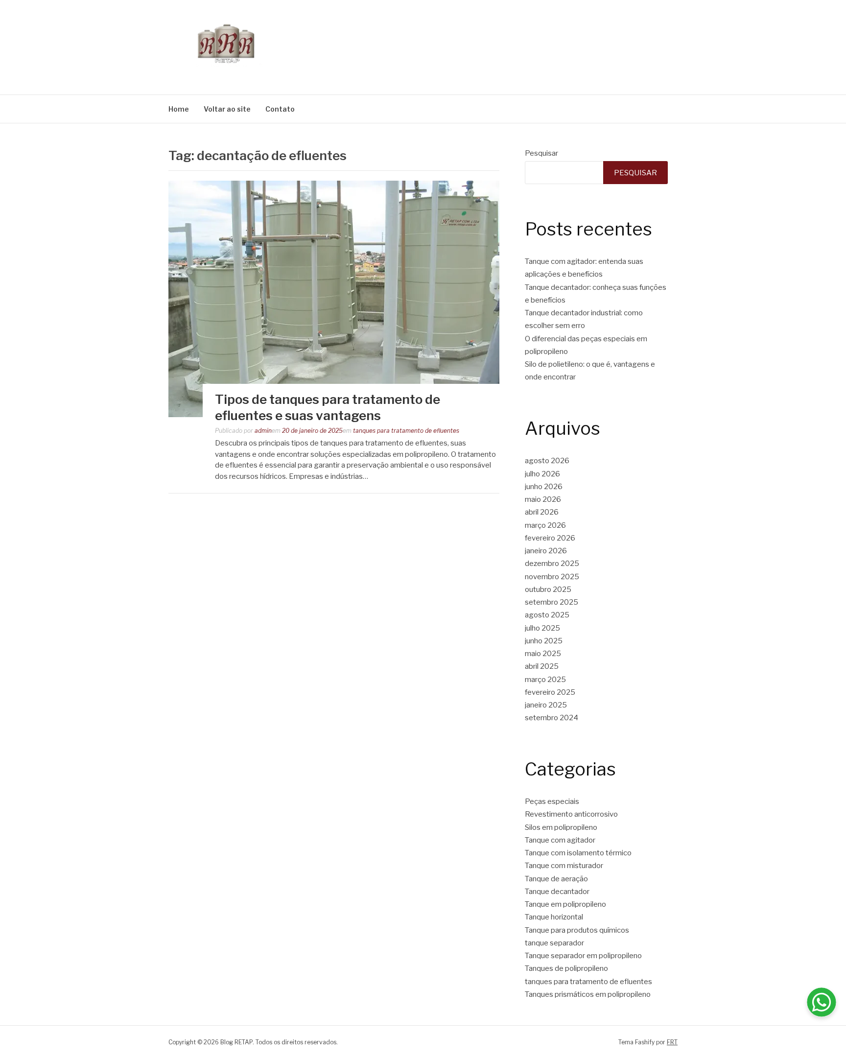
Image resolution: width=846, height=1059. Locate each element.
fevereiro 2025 (550, 692)
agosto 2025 (547, 615)
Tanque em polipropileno (565, 904)
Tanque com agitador (560, 840)
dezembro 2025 (552, 563)
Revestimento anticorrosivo (571, 814)
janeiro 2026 (546, 550)
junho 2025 (544, 640)
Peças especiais (552, 801)
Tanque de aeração (556, 878)
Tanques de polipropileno (566, 968)
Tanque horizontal (554, 917)
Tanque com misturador (564, 865)
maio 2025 (543, 653)
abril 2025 (542, 666)
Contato (280, 109)
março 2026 (545, 525)
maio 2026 (543, 499)
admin (263, 430)
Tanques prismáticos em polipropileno (588, 994)
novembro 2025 (552, 576)
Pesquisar (541, 153)
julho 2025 (542, 628)
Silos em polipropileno (561, 827)
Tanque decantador (557, 891)
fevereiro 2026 (550, 538)
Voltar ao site (227, 109)
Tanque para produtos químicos (577, 930)
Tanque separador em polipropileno (583, 955)
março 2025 (545, 679)
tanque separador (554, 943)
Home (178, 109)
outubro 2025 (548, 589)
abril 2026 (542, 512)
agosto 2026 (547, 460)
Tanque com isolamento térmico (578, 852)
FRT (672, 1042)
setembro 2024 (551, 717)
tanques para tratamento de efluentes (406, 430)
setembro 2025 (551, 602)
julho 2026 (542, 474)
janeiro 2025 (546, 705)
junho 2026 (544, 486)
